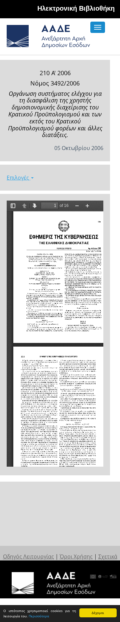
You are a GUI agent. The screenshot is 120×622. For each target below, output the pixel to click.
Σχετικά (107, 556)
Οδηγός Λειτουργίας (28, 556)
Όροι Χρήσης (76, 556)
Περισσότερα (39, 616)
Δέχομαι (98, 612)
